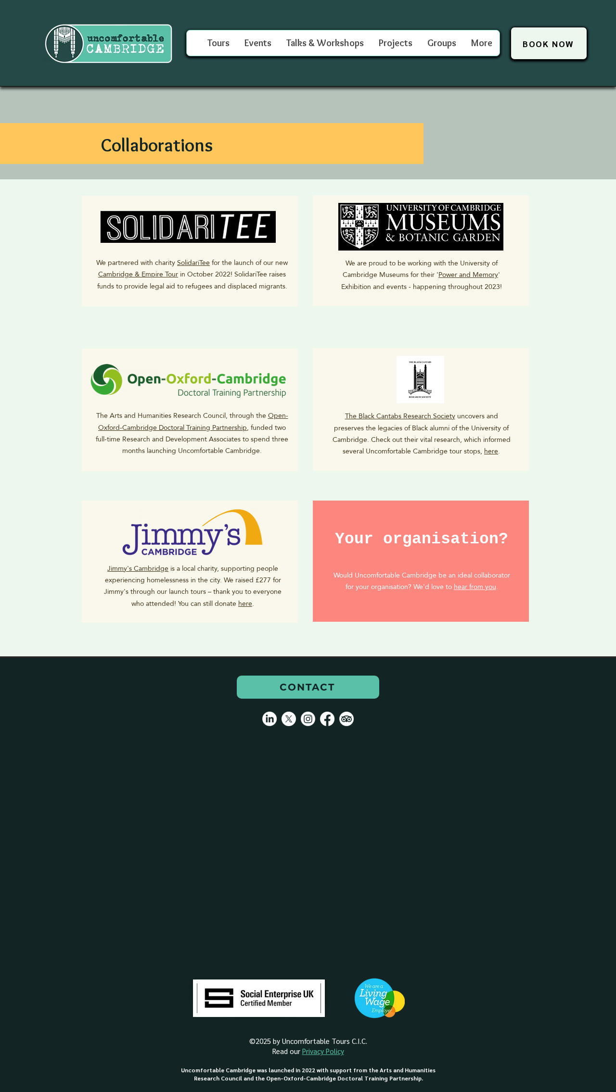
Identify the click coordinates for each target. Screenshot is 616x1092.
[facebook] (327, 719)
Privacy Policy (323, 1050)
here (491, 451)
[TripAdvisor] (346, 719)
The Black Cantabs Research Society (400, 416)
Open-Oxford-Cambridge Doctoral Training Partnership (193, 421)
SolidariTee (193, 262)
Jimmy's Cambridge (137, 568)
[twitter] (289, 719)
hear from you (475, 586)
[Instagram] (308, 719)
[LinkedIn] (269, 719)
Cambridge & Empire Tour (138, 274)
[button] (441, 43)
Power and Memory (468, 274)
